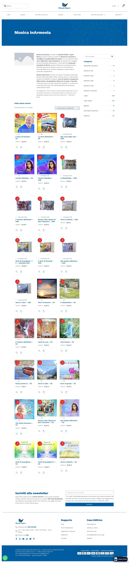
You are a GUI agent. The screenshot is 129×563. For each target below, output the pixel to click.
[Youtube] (23, 539)
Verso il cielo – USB (23, 302)
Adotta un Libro (92, 528)
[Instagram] (20, 539)
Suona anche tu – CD (23, 383)
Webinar (89, 538)
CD (19, 134)
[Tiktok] (27, 539)
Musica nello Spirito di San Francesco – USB (47, 220)
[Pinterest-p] (34, 539)
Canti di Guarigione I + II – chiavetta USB (24, 262)
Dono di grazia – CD (68, 383)
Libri (8, 14)
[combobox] (15, 6)
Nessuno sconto (91, 66)
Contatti (118, 14)
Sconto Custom (90, 91)
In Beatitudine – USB (68, 178)
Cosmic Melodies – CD (24, 178)
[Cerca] (112, 56)
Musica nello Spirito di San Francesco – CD (47, 421)
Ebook (22, 14)
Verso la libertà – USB (69, 219)
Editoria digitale (41, 14)
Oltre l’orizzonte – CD (46, 302)
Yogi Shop (77, 14)
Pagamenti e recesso (68, 531)
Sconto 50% (89, 86)
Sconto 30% (89, 81)
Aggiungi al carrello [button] (21, 147)
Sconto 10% (88, 71)
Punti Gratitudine (67, 528)
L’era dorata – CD (67, 342)
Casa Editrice (91, 524)
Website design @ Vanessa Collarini (103, 556)
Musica (60, 14)
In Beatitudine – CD (68, 302)
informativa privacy (80, 496)
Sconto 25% (89, 76)
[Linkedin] (30, 539)
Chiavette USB (67, 134)
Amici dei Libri (92, 531)
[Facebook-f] (16, 539)
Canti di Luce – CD (45, 342)
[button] (5, 558)
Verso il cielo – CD (45, 383)
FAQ (62, 524)
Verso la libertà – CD (68, 462)
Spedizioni (64, 535)
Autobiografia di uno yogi (95, 535)
